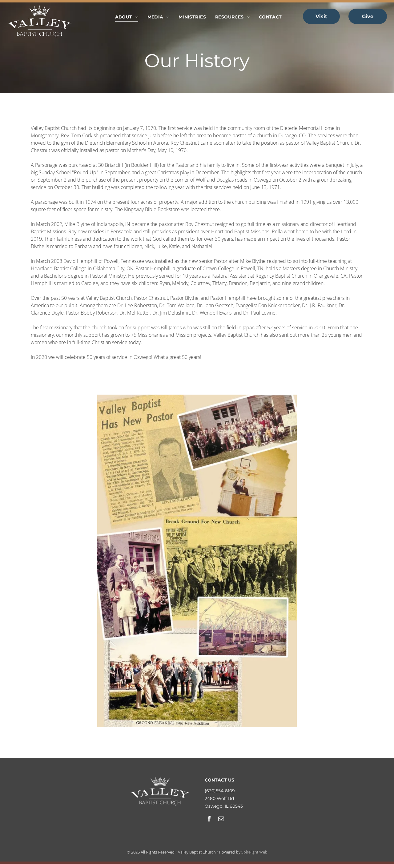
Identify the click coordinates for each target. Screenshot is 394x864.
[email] (221, 819)
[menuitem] (127, 17)
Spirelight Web (254, 852)
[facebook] (209, 819)
